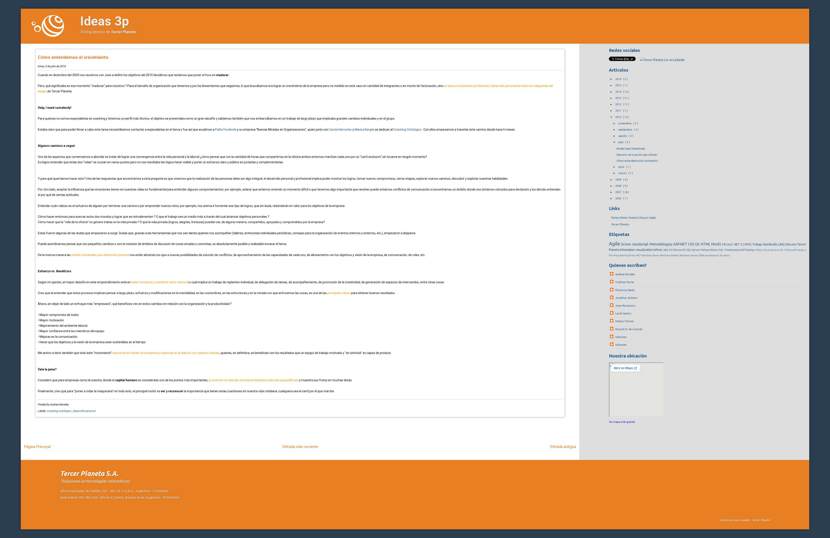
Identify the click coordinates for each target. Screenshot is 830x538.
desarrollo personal (84, 411)
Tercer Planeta (123, 32)
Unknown (621, 337)
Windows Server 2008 (692, 255)
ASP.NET (680, 244)
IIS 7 (783, 250)
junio (621, 166)
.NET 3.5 (739, 244)
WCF (639, 255)
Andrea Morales (625, 274)
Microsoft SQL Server (687, 249)
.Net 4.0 (668, 249)
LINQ (781, 244)
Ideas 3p (104, 21)
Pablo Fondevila (225, 129)
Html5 (716, 244)
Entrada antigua (563, 447)
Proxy (632, 255)
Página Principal (37, 447)
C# (724, 244)
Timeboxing (732, 249)
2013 (618, 98)
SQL (721, 249)
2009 (618, 179)
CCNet (759, 250)
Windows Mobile (670, 255)
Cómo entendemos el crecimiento (73, 57)
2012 (618, 104)
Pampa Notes (709, 249)
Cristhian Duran (624, 282)
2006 (618, 198)
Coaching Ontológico (407, 129)
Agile (615, 243)
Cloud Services (772, 250)
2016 (618, 79)
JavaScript (640, 244)
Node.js (801, 250)
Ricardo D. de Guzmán (629, 329)
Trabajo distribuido (765, 244)
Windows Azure (651, 255)
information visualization (636, 249)
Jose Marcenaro (625, 305)
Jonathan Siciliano (626, 297)
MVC (748, 244)
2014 (618, 91)
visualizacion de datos (717, 255)
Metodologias (661, 244)
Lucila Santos (623, 313)
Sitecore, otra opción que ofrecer (637, 154)
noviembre (625, 123)
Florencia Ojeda (625, 290)
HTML (706, 244)
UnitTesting (747, 249)
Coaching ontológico (59, 411)
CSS (691, 244)
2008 (618, 185)
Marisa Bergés (364, 129)
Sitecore (791, 244)
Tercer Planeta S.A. (89, 473)
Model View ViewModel (630, 148)
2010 (618, 117)
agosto (623, 135)
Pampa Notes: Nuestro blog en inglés (633, 217)
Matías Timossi (624, 321)
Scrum (626, 244)
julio (621, 142)
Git (698, 244)
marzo (622, 173)
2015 (618, 85)
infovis (658, 249)
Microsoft (791, 250)
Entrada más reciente (300, 447)
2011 (618, 110)
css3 (729, 244)
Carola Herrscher (340, 129)
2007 (618, 192)
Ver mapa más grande (622, 421)
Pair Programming (619, 255)
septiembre (625, 129)
